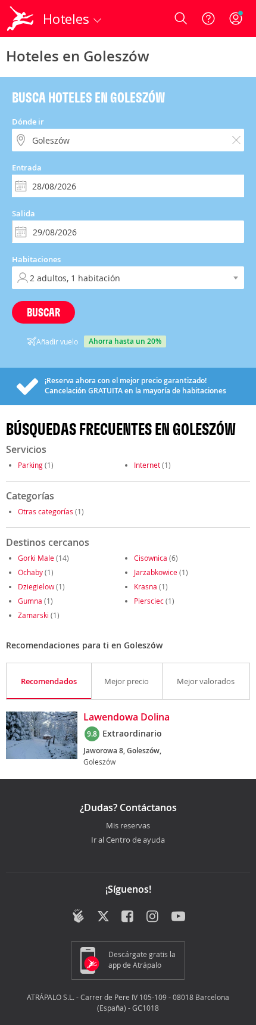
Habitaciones (36, 259)
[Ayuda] (208, 18)
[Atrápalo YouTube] (178, 917)
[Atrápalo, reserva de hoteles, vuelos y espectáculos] (20, 18)
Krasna (145, 586)
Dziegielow (36, 586)
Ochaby (30, 572)
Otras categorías (45, 511)
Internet (147, 465)
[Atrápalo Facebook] (128, 917)
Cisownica (150, 558)
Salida (23, 213)
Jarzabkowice (155, 572)
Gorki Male (36, 558)
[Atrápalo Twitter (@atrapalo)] (103, 917)
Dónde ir (28, 121)
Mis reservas (128, 826)
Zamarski (33, 615)
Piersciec (149, 600)
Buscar (43, 312)
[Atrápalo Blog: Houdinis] (78, 916)
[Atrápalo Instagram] (153, 917)
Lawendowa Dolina (126, 717)
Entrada (27, 167)
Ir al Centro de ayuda (128, 840)
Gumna (30, 600)
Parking (30, 465)
